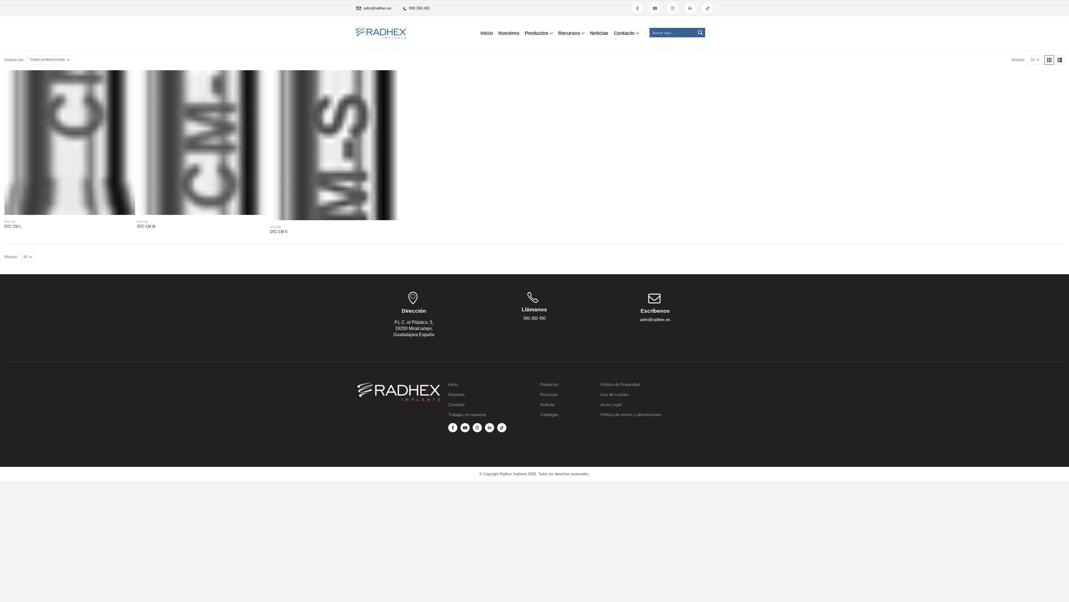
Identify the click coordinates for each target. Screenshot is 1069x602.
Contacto (624, 33)
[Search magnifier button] (700, 32)
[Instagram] (672, 8)
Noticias (599, 33)
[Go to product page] (69, 142)
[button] (1049, 60)
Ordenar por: (14, 60)
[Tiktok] (707, 8)
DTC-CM (9, 221)
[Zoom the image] (399, 385)
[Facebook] (637, 8)
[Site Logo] (381, 33)
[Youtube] (655, 8)
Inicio (486, 33)
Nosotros (508, 33)
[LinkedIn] (690, 8)
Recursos (569, 33)
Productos (536, 33)
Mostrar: (1018, 60)
